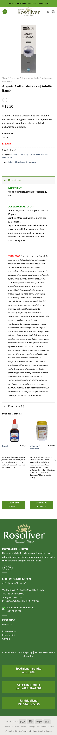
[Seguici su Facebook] (4, 568)
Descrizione (15, 180)
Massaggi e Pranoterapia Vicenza (41, 727)
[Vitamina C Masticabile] (42, 430)
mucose (34, 162)
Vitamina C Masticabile (35, 447)
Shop (4, 78)
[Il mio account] (47, 11)
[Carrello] (53, 11)
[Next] (54, 466)
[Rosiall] (14, 430)
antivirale (10, 162)
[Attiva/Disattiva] (5, 180)
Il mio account (9, 631)
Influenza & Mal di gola (20, 154)
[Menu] (4, 11)
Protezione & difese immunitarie (24, 78)
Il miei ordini (8, 634)
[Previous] (2, 466)
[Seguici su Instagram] (10, 568)
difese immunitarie (22, 162)
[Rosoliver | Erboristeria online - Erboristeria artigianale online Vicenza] (28, 12)
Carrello (6, 638)
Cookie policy (9, 652)
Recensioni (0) (16, 406)
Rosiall (5, 446)
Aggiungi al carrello (13, 505)
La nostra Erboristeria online (14, 727)
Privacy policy (25, 652)
